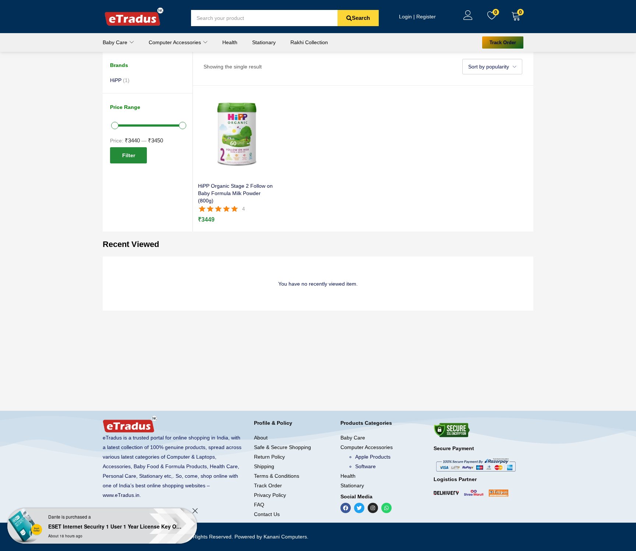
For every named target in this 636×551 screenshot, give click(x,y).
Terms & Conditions (276, 476)
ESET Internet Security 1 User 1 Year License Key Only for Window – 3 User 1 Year (116, 526)
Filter (128, 155)
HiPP (115, 80)
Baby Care (116, 42)
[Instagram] (373, 508)
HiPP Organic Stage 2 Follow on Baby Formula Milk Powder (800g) (235, 193)
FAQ (259, 505)
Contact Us (267, 514)
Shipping (264, 466)
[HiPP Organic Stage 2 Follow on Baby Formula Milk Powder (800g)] (237, 134)
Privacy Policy (270, 495)
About (261, 438)
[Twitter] (359, 508)
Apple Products (373, 457)
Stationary (264, 42)
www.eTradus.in (121, 495)
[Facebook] (345, 508)
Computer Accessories (175, 42)
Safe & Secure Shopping (282, 447)
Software (365, 466)
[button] (516, 16)
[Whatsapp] (386, 508)
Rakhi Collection (309, 42)
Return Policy (269, 457)
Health (229, 42)
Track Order (268, 485)
